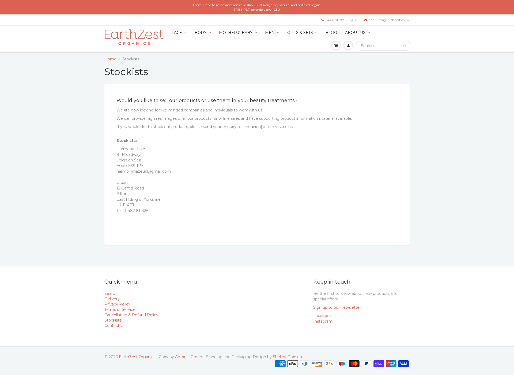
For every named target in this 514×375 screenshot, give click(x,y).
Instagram (322, 321)
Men (270, 32)
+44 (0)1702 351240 (340, 20)
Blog (331, 32)
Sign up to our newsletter (337, 307)
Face (177, 32)
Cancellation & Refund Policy (131, 314)
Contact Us (114, 325)
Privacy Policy (117, 304)
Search (110, 293)
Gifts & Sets (300, 32)
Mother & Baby (235, 32)
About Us (355, 32)
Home (110, 59)
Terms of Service (119, 309)
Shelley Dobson (287, 356)
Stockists (112, 320)
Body (200, 32)
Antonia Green (188, 356)
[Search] (404, 46)
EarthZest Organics (137, 356)
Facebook (322, 315)
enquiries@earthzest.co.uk (389, 20)
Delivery (112, 298)
